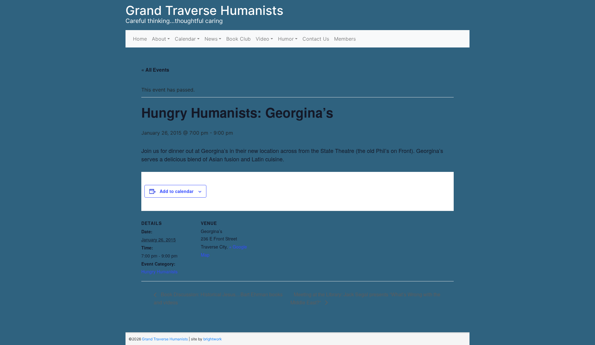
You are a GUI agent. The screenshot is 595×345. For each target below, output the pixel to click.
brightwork (212, 339)
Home (140, 39)
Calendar (185, 39)
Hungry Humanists (159, 271)
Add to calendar (176, 191)
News (211, 39)
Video (262, 39)
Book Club (238, 39)
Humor (286, 39)
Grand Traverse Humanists (204, 10)
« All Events (155, 69)
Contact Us (315, 39)
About (159, 39)
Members (345, 39)
